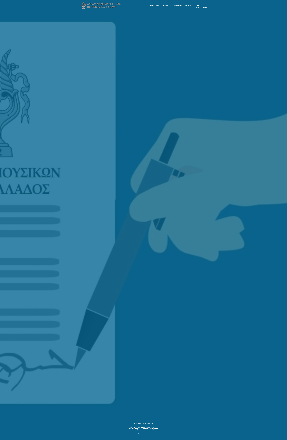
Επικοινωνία (187, 5)
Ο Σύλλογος (166, 5)
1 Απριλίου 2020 (145, 433)
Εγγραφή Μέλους (177, 5)
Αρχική (152, 5)
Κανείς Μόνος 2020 (148, 423)
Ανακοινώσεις (137, 423)
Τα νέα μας (158, 5)
